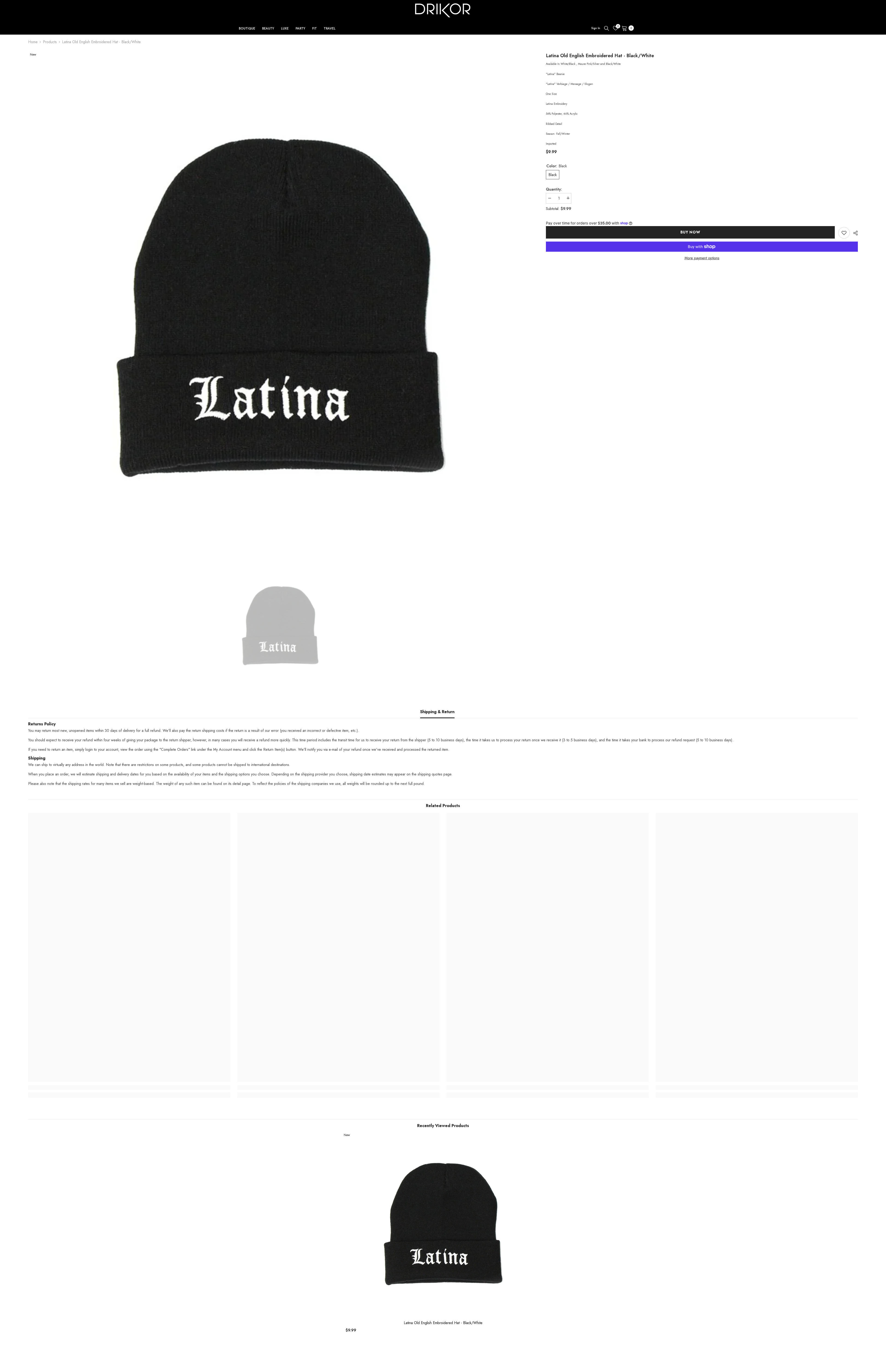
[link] (844, 233)
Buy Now (690, 232)
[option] (280, 307)
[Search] (607, 28)
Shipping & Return (437, 712)
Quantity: (554, 189)
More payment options (702, 258)
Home (33, 42)
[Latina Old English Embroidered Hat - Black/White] (443, 1224)
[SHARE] (854, 233)
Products (50, 42)
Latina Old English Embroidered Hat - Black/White (443, 1323)
